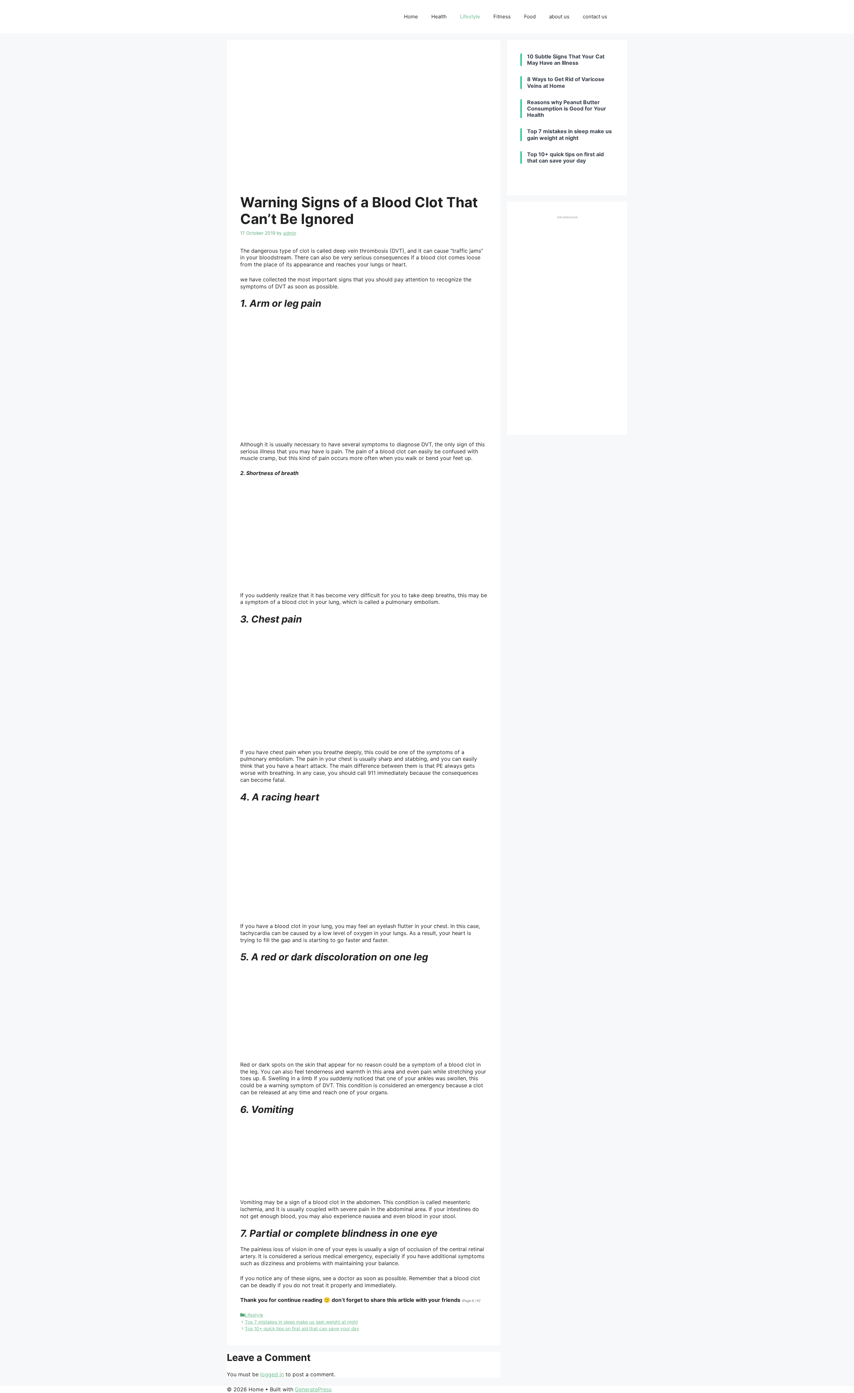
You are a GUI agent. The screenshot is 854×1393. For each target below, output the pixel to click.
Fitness (502, 16)
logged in (272, 1374)
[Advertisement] (567, 321)
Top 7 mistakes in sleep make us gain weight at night (301, 1322)
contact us (595, 16)
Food (530, 16)
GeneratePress (313, 1389)
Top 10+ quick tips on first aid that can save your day (302, 1328)
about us (559, 16)
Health (439, 16)
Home (411, 16)
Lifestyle (470, 16)
